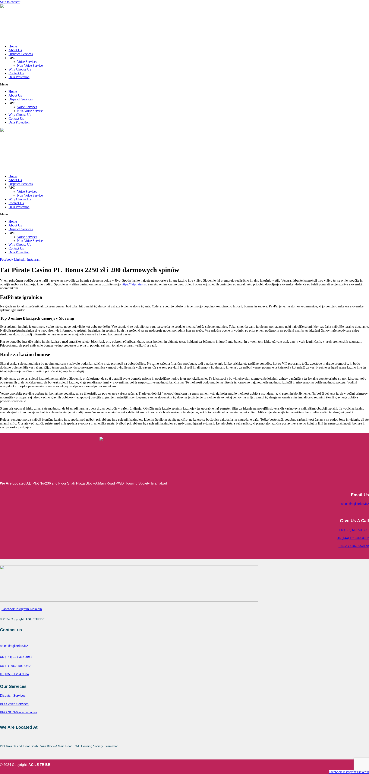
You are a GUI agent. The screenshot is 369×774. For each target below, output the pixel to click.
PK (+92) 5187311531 (354, 530)
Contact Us (16, 73)
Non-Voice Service (30, 65)
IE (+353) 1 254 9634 (14, 674)
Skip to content (10, 2)
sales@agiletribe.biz (355, 503)
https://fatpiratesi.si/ (134, 284)
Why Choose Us (20, 69)
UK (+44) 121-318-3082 (353, 538)
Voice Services (27, 61)
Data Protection (19, 77)
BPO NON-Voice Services (18, 712)
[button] (184, 84)
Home (13, 46)
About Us (15, 50)
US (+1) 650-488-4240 (353, 546)
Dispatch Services (21, 54)
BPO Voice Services (14, 704)
